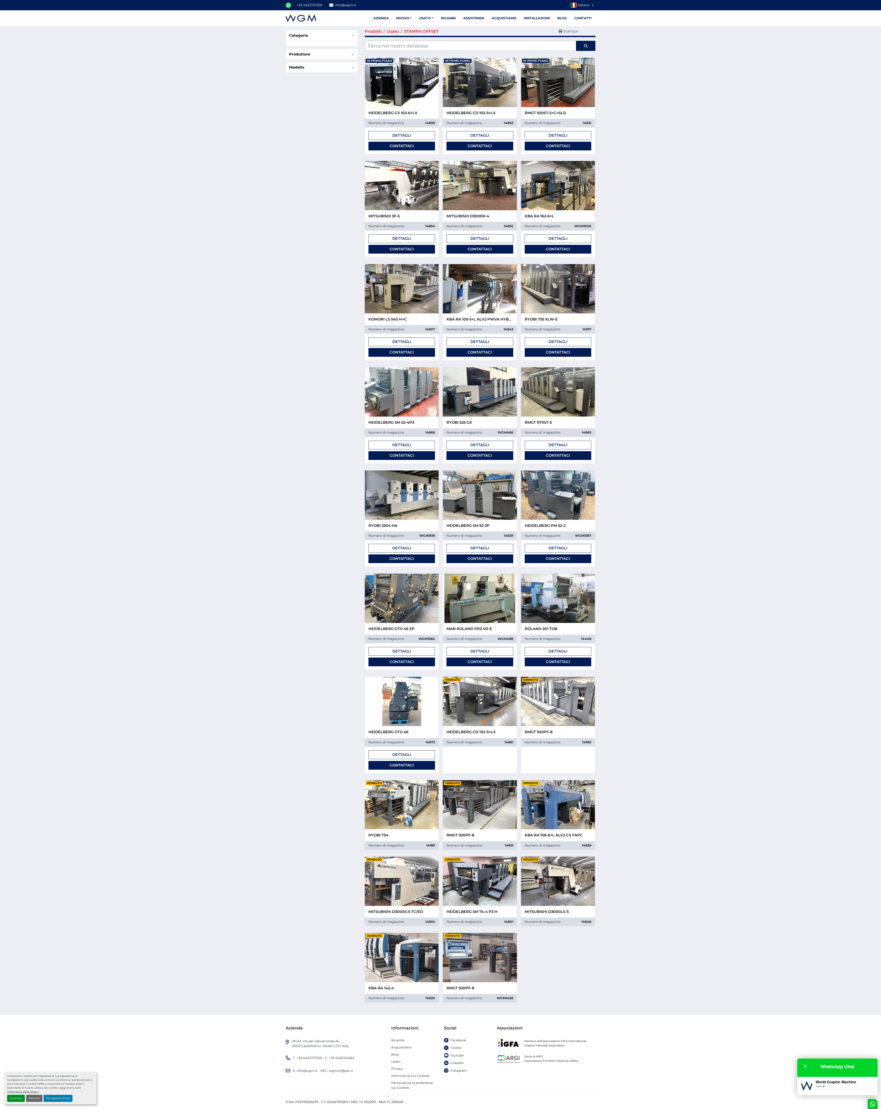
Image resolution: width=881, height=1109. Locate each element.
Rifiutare (34, 1098)
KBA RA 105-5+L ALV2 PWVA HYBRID (481, 319)
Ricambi (448, 18)
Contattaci (402, 146)
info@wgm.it (307, 1071)
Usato (425, 18)
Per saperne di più (58, 1098)
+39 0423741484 (341, 1058)
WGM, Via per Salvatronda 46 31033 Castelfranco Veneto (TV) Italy (320, 1043)
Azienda (381, 18)
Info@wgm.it (345, 5)
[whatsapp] (288, 5)
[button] (426, 18)
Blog (562, 18)
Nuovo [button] (402, 18)
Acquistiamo (504, 18)
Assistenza (473, 18)
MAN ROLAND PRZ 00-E (469, 629)
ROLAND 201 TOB (541, 629)
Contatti (583, 18)
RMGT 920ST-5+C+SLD (545, 113)
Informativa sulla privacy (23, 1091)
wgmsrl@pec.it (341, 1071)
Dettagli (401, 135)
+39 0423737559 (309, 5)
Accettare (16, 1098)
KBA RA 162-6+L (539, 216)
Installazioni (537, 18)
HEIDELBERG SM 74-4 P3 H (471, 912)
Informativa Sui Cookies (410, 1076)
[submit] (585, 46)
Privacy (397, 1069)
